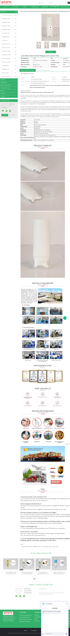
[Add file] (43, 633)
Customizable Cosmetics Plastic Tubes (50, 546)
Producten (15, 6)
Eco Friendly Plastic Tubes (26, 546)
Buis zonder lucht (9, 33)
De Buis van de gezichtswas (9, 62)
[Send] (66, 633)
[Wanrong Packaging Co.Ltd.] (3, 110)
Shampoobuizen (9, 65)
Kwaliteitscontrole (55, 7)
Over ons (3, 79)
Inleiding (37, 615)
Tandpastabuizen (9, 69)
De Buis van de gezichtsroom (9, 51)
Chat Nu (3, 96)
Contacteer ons (65, 6)
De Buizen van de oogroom (9, 47)
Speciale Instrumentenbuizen (9, 22)
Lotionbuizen (9, 40)
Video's (25, 6)
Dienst (36, 619)
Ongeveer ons (35, 6)
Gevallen (3, 93)
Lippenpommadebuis (9, 29)
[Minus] (66, 604)
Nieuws (2, 90)
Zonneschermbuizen (9, 58)
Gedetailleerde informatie (27, 70)
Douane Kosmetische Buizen (9, 15)
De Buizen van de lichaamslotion (9, 76)
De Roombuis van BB (9, 54)
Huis (5, 6)
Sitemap (25, 630)
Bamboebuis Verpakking (9, 25)
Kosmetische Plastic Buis (9, 18)
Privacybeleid (34, 630)
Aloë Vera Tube (9, 72)
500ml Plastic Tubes (37, 546)
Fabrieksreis (45, 6)
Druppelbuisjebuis (9, 36)
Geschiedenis (38, 617)
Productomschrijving (44, 70)
